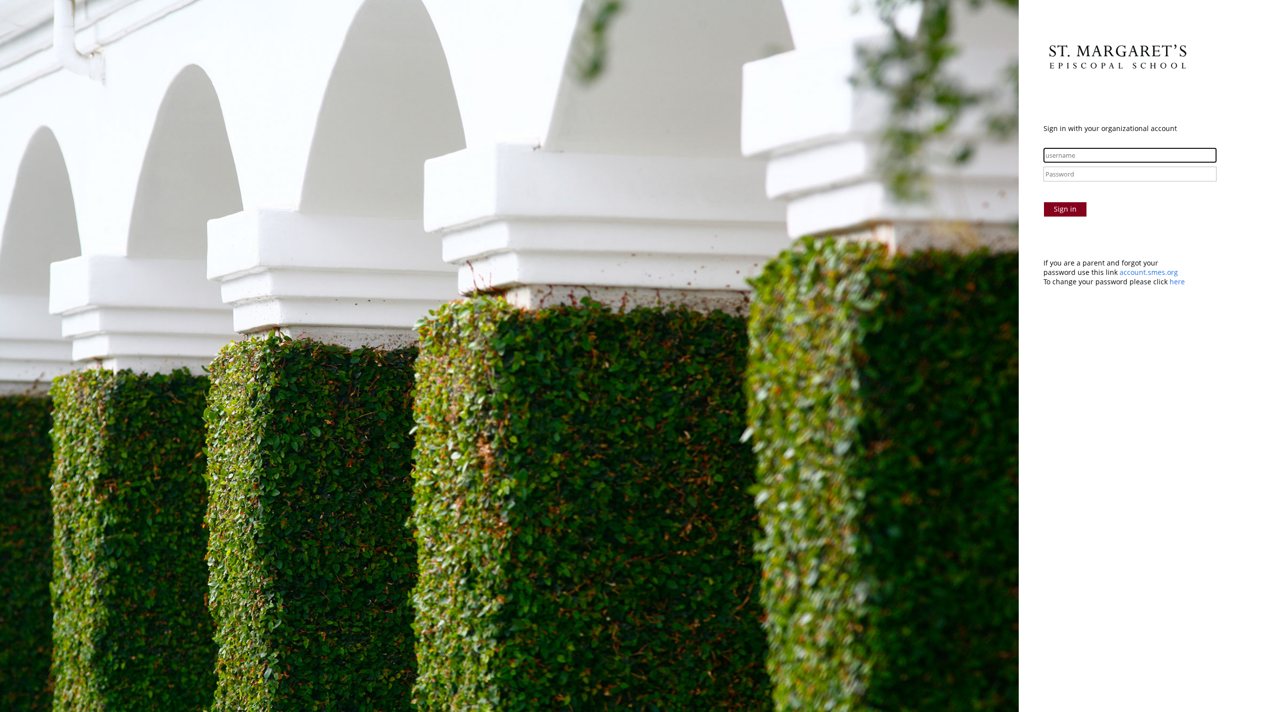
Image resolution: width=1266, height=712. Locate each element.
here (1177, 281)
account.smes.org (1149, 272)
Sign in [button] (1065, 209)
